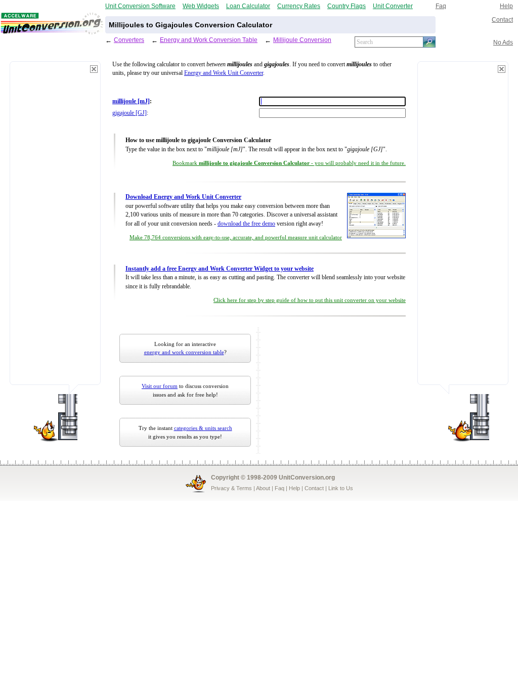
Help (506, 6)
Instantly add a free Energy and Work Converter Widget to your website (219, 269)
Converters (129, 39)
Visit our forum (160, 386)
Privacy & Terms (231, 488)
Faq (441, 6)
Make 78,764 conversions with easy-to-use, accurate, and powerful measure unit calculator (236, 237)
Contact (502, 19)
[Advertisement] (55, 227)
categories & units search (203, 428)
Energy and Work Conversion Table (208, 39)
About (263, 488)
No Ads (503, 42)
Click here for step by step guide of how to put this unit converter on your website (309, 300)
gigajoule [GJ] (129, 113)
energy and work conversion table (184, 352)
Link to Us (340, 488)
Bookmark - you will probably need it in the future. (289, 163)
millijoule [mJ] (131, 101)
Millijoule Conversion (302, 39)
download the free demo (246, 224)
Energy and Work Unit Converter (223, 73)
